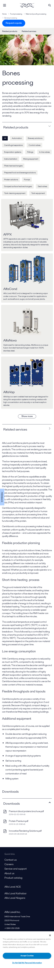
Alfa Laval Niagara (14, 898)
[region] (27, 949)
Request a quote (14, 23)
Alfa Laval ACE (12, 886)
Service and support (15, 868)
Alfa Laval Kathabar (15, 893)
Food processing (16, 14)
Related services (29, 31)
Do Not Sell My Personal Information (27, 962)
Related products (9, 31)
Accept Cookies (27, 955)
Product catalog (13, 877)
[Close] (50, 935)
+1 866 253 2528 (12, 928)
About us (9, 873)
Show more (27, 416)
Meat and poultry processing (36, 14)
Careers (8, 864)
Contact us (10, 859)
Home (4, 14)
